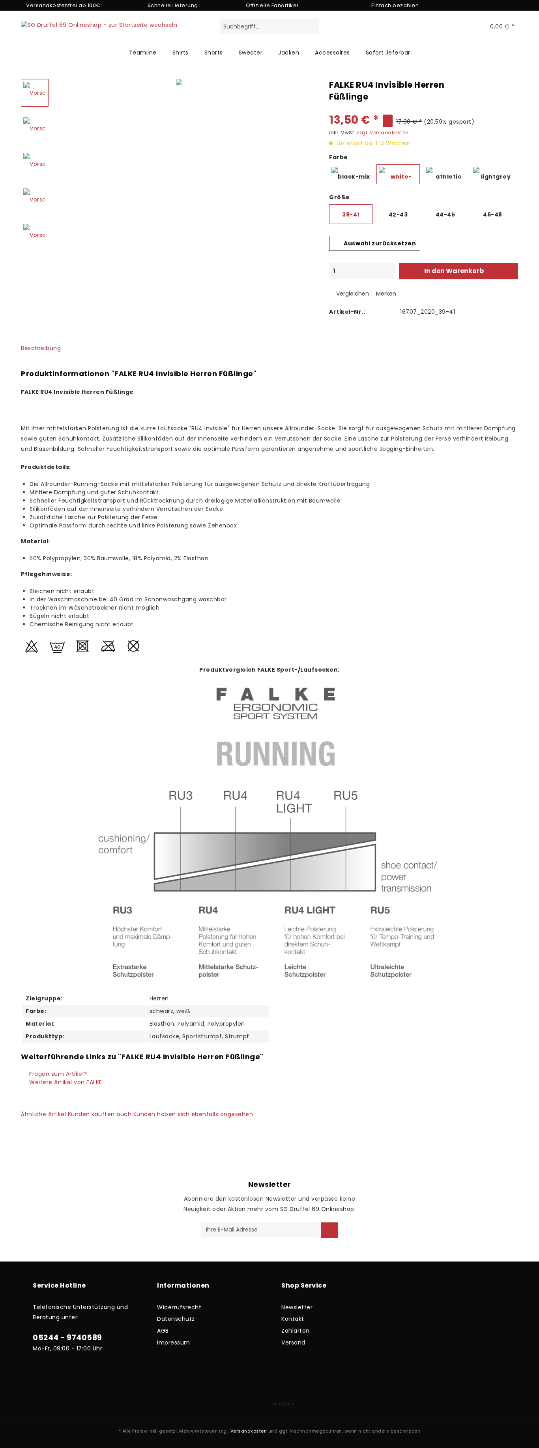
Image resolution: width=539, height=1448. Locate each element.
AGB (163, 1331)
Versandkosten (248, 1431)
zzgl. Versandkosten (383, 132)
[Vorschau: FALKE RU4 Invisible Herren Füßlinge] (35, 93)
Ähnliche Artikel (43, 1114)
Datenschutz (176, 1319)
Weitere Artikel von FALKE (65, 1082)
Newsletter (297, 1307)
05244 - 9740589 (67, 1337)
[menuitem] (269, 31)
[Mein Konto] (467, 27)
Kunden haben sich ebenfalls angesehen (193, 1114)
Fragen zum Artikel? (57, 1074)
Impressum (173, 1342)
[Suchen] (312, 27)
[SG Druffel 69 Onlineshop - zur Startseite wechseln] (99, 37)
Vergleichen (352, 294)
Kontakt (292, 1319)
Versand (293, 1342)
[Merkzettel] (450, 27)
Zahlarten (295, 1331)
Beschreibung (41, 348)
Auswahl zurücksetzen (380, 243)
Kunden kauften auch (100, 1114)
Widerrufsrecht (179, 1307)
